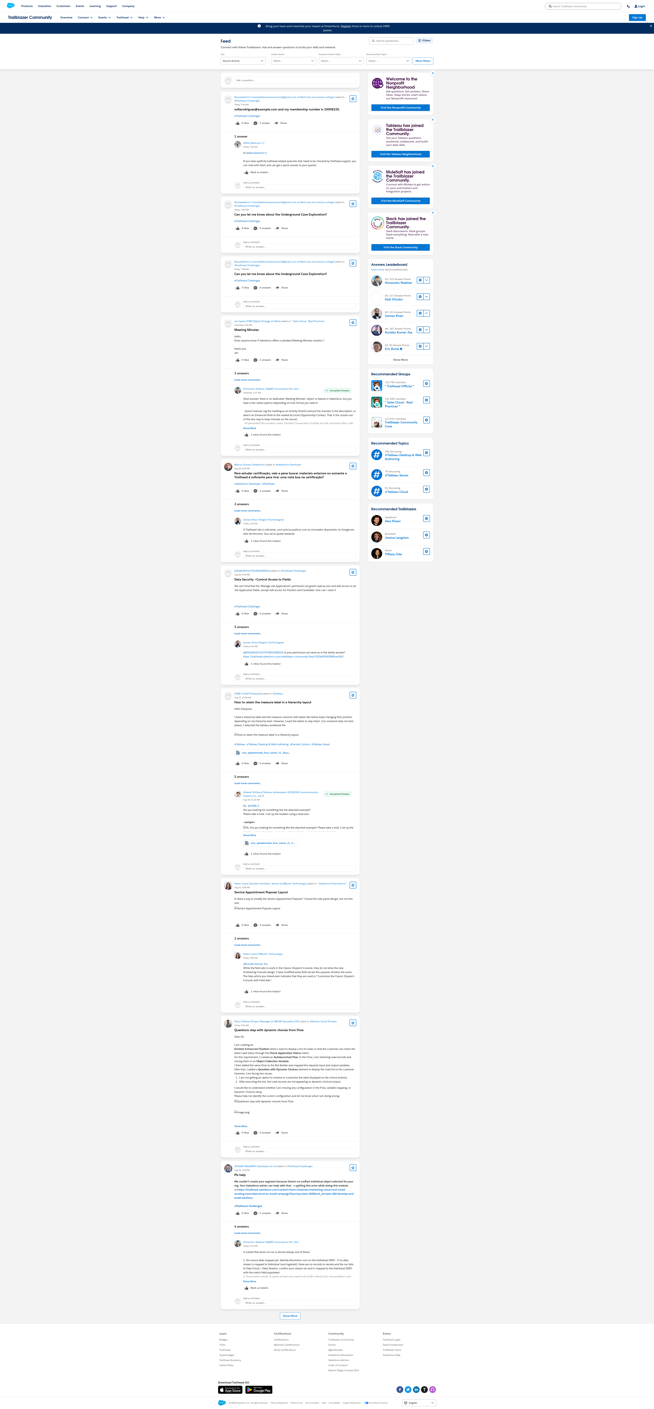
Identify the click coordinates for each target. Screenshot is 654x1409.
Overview (66, 17)
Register (346, 26)
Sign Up (637, 17)
